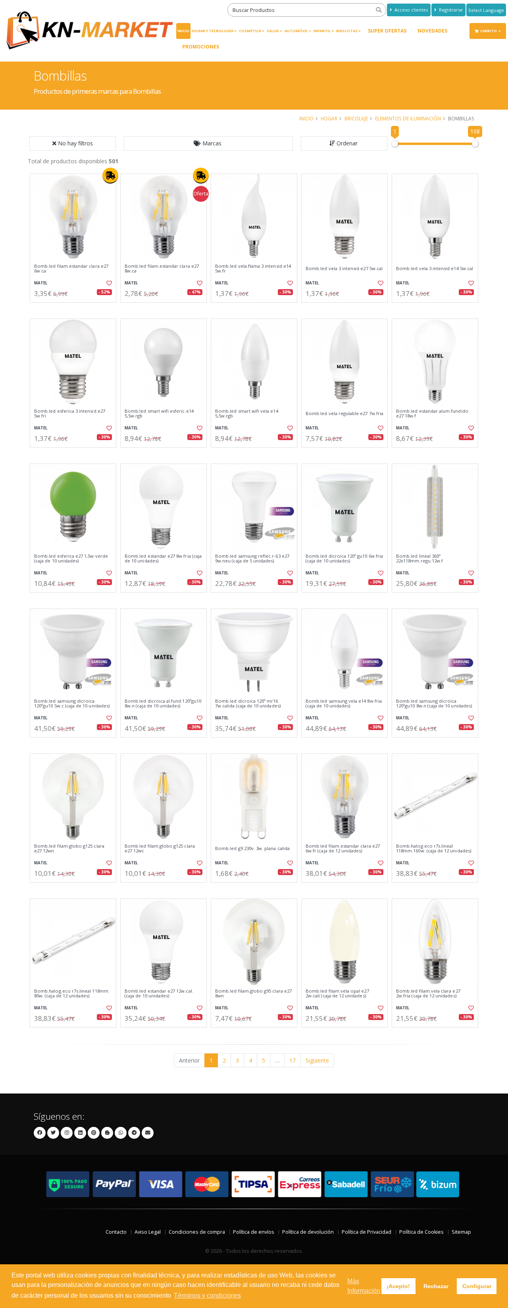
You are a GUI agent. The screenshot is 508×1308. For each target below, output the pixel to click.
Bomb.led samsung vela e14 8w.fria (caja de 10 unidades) (344, 704)
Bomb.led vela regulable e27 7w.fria (344, 413)
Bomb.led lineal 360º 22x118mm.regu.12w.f (419, 559)
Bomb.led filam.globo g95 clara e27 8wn (253, 994)
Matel (40, 283)
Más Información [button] (363, 1286)
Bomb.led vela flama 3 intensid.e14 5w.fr (253, 269)
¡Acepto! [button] (398, 1286)
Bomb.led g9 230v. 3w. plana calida (252, 848)
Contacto (116, 1232)
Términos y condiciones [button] (207, 1295)
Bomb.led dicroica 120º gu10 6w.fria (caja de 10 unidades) (344, 559)
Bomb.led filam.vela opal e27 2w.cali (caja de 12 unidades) (337, 994)
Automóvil (296, 30)
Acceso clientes (410, 10)
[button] (208, 143)
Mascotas (347, 30)
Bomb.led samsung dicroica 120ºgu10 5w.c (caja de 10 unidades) (72, 704)
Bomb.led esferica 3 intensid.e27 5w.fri (69, 414)
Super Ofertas (387, 30)
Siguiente (317, 1060)
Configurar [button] (476, 1286)
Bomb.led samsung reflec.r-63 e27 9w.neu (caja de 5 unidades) (252, 559)
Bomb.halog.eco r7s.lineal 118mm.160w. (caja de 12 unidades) (433, 849)
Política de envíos (253, 1232)
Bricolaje (356, 118)
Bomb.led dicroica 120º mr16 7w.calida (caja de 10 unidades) (248, 704)
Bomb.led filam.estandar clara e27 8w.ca (162, 269)
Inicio (183, 30)
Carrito (489, 30)
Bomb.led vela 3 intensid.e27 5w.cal (344, 268)
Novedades (432, 30)
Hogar (329, 118)
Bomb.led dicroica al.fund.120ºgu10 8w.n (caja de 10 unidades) (163, 704)
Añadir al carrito (76, 309)
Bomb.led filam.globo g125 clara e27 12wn (69, 849)
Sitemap (461, 1232)
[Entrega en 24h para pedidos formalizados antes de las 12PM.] (110, 176)
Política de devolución (308, 1232)
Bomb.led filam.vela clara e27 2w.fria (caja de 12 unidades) (428, 994)
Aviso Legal (148, 1232)
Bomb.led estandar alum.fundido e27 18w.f (432, 414)
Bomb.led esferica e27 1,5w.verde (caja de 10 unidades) (71, 559)
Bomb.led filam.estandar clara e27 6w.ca (71, 269)
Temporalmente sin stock (254, 889)
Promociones (200, 46)
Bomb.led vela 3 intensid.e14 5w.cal (434, 268)
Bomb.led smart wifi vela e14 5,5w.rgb (246, 414)
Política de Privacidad (366, 1232)
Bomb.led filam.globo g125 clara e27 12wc (160, 849)
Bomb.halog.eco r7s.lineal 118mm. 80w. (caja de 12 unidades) (72, 994)
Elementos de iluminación (408, 118)
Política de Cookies (421, 1232)
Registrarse (450, 10)
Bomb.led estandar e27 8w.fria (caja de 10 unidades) (163, 559)
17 (292, 1060)
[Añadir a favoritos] (108, 283)
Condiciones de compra (197, 1232)
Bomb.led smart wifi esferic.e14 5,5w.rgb (159, 414)
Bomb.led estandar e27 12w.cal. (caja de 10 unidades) (159, 994)
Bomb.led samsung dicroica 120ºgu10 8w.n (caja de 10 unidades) (434, 704)
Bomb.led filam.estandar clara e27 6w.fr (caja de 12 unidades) (343, 849)
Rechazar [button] (435, 1286)
